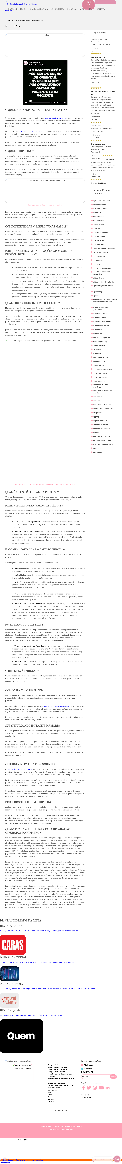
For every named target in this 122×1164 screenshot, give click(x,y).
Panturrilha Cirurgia (100, 357)
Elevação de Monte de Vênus (104, 248)
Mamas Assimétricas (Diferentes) (101, 308)
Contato (101, 9)
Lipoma (96, 296)
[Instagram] (95, 1089)
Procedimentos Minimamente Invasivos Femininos (61, 1075)
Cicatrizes (97, 228)
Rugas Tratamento (100, 421)
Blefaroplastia (98, 217)
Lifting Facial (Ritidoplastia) (103, 282)
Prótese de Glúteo (100, 373)
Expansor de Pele (99, 256)
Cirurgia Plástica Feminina (29, 20)
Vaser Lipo (96, 448)
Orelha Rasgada (99, 345)
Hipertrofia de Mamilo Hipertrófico (101, 273)
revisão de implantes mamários (56, 706)
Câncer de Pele (98, 225)
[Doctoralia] (23, 1074)
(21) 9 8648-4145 (88, 5)
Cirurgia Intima (99, 236)
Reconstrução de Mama (102, 405)
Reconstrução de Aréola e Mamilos (102, 392)
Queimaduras (98, 397)
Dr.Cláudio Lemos (17, 9)
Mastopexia (97, 330)
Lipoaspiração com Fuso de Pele (103, 287)
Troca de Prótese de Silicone (103, 444)
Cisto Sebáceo (98, 240)
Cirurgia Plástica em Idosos (57, 1067)
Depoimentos (57, 9)
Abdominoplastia (99, 205)
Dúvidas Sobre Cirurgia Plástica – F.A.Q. (61, 1085)
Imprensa (72, 9)
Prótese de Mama (100, 377)
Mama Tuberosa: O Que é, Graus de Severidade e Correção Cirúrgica (105, 301)
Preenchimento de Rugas (102, 369)
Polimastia (97, 353)
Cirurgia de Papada (100, 232)
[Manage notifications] (4, 1159)
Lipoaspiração (98, 292)
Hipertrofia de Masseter (102, 268)
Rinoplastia (97, 413)
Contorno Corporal (100, 244)
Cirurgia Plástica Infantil (56, 1072)
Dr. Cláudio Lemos (54, 1088)
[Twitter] (54, 1144)
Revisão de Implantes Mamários (101, 386)
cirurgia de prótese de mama (31, 131)
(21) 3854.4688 (85, 1095)
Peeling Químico (99, 361)
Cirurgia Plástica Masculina (57, 1069)
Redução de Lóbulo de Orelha (103, 409)
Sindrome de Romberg (101, 428)
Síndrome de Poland (100, 425)
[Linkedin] (107, 1088)
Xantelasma (97, 452)
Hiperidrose (97, 264)
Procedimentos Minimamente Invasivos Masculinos (61, 1080)
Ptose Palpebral (99, 381)
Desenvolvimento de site (56, 1129)
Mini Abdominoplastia (101, 337)
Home (8, 20)
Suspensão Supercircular (102, 440)
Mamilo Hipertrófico (100, 314)
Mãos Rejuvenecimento (102, 322)
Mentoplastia (98, 334)
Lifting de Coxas (99, 278)
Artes (50, 1097)
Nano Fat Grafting (100, 341)
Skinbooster (97, 432)
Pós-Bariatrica (98, 365)
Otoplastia (97, 349)
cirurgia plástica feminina (55, 118)
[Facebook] (83, 1089)
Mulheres (88, 1065)
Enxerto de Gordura (100, 252)
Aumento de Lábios (100, 209)
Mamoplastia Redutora (101, 326)
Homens (88, 1068)
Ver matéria (5, 1163)
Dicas (90, 9)
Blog (82, 9)
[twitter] (89, 1089)
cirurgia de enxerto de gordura (20, 769)
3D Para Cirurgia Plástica (56, 1083)
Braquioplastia (98, 221)
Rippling (96, 417)
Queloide (96, 401)
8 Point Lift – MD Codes (101, 201)
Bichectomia (97, 213)
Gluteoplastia (98, 260)
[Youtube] (101, 1089)
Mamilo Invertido (99, 318)
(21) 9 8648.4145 (86, 1098)
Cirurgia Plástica (38, 9)
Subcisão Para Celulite (101, 436)
